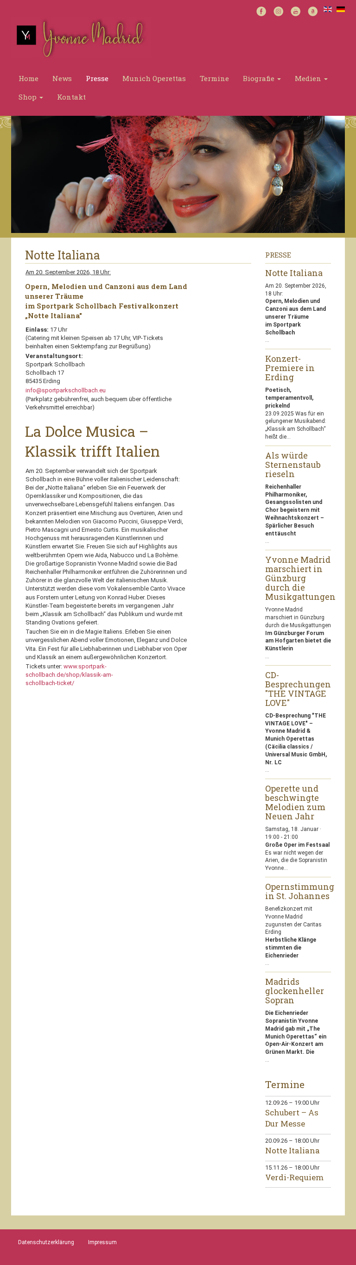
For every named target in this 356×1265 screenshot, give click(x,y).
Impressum (102, 1242)
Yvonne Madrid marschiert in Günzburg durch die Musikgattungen (298, 578)
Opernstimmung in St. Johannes (298, 891)
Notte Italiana (294, 273)
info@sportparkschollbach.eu (66, 390)
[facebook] (261, 10)
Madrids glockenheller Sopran (294, 991)
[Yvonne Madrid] (81, 37)
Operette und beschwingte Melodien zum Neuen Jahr (295, 803)
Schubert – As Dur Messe (291, 1118)
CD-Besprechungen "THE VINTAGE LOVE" (298, 689)
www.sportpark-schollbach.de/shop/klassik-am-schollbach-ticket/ (69, 674)
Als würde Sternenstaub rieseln (293, 465)
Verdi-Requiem (294, 1177)
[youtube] (295, 10)
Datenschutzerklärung (46, 1242)
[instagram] (278, 10)
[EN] (328, 8)
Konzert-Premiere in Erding (290, 368)
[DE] (341, 8)
